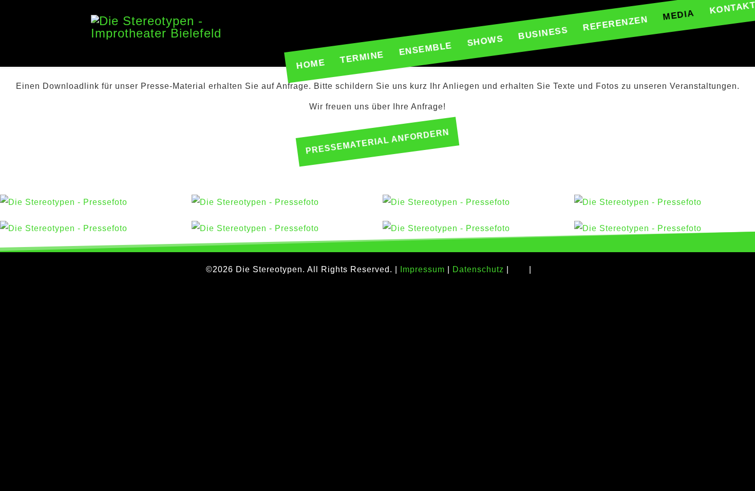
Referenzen (615, 23)
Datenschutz (478, 269)
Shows (484, 41)
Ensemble (425, 49)
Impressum (422, 269)
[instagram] (543, 270)
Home (311, 64)
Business (543, 33)
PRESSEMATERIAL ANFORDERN (377, 142)
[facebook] (518, 270)
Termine (361, 57)
